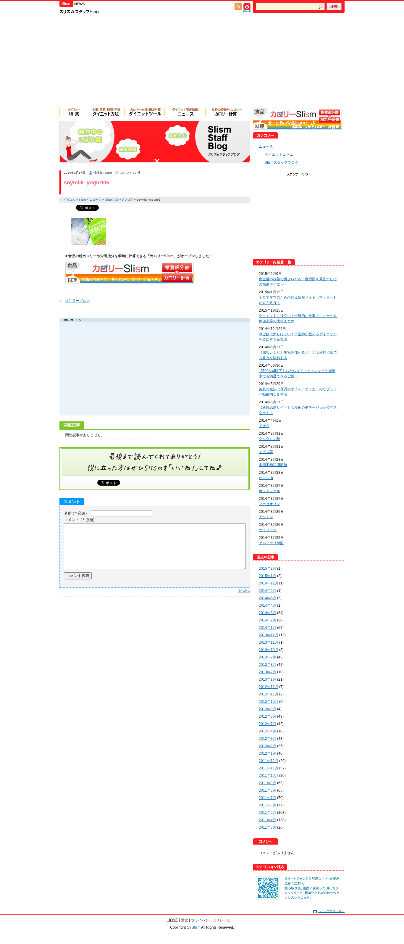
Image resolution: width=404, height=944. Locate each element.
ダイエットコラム (279, 154)
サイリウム (268, 530)
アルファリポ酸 (271, 543)
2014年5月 (267, 598)
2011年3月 (267, 827)
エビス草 (266, 452)
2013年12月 (268, 635)
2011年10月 (268, 776)
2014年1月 (267, 628)
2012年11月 (268, 694)
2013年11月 (268, 642)
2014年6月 (267, 591)
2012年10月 (268, 702)
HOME (172, 920)
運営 (184, 920)
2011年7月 (267, 798)
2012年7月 (267, 724)
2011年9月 (267, 783)
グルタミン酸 (269, 439)
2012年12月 (268, 687)
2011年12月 (268, 761)
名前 (75, 513)
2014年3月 (267, 613)
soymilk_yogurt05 (86, 183)
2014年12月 (268, 583)
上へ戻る (244, 590)
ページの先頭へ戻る (331, 911)
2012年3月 (267, 739)
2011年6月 (267, 805)
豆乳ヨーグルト (77, 301)
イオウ (264, 426)
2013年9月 (267, 657)
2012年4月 (267, 731)
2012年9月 (267, 709)
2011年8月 (267, 790)
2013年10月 (268, 650)
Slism (196, 927)
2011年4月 (267, 820)
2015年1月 (267, 576)
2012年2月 (267, 746)
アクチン (266, 517)
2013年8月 (267, 665)
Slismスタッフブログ (281, 162)
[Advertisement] (202, 63)
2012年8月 (267, 716)
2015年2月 (267, 568)
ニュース (266, 146)
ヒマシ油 (266, 478)
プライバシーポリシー (209, 920)
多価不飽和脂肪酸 (273, 465)
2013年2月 (267, 672)
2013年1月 (267, 679)
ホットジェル (269, 491)
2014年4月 (267, 605)
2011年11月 (268, 768)
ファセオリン (269, 504)
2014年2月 (267, 620)
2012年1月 (267, 753)
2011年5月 (267, 813)
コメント (79, 520)
